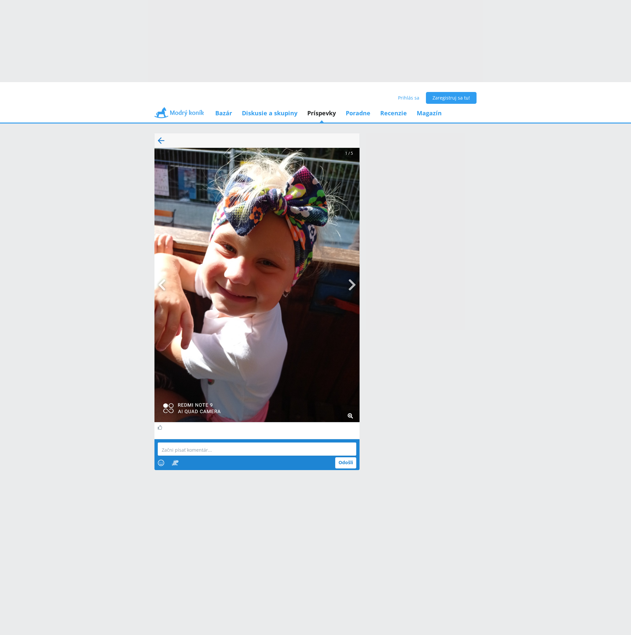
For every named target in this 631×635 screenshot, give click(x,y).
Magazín (429, 113)
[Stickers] (175, 462)
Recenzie (393, 113)
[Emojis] (161, 462)
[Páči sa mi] (160, 427)
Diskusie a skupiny (269, 113)
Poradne (358, 113)
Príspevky (321, 113)
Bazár (223, 113)
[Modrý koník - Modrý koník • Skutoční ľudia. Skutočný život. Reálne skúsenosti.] (179, 115)
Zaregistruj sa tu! (451, 98)
